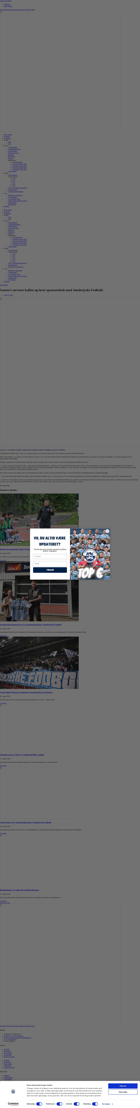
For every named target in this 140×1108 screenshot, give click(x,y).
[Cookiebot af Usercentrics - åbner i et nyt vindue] (13, 1104)
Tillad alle (123, 1086)
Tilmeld (50, 570)
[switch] (59, 1104)
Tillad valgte (123, 1092)
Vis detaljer (106, 1104)
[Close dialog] (107, 531)
